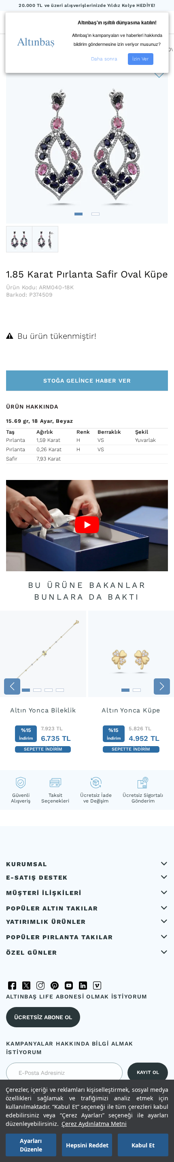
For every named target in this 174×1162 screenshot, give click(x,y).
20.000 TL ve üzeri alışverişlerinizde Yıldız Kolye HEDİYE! (87, 5)
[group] (43, 686)
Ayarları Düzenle (31, 1145)
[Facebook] (12, 985)
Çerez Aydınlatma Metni (94, 1124)
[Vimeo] (97, 985)
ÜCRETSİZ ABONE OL (43, 1017)
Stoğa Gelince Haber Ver (87, 380)
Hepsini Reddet (87, 1145)
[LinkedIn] (83, 985)
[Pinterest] (55, 985)
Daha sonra (104, 59)
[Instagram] (40, 985)
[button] (78, 214)
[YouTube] (69, 985)
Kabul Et (143, 1145)
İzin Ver (140, 59)
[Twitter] (26, 985)
